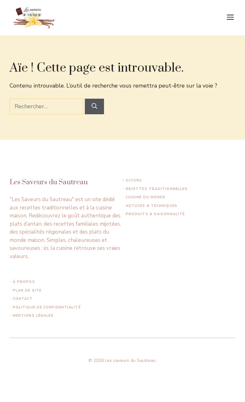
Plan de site (27, 290)
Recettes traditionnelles (157, 189)
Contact (23, 298)
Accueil (134, 180)
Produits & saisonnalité (155, 214)
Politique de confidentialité (47, 307)
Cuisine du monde (146, 197)
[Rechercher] (94, 106)
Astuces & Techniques (151, 205)
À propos (24, 281)
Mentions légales (33, 315)
